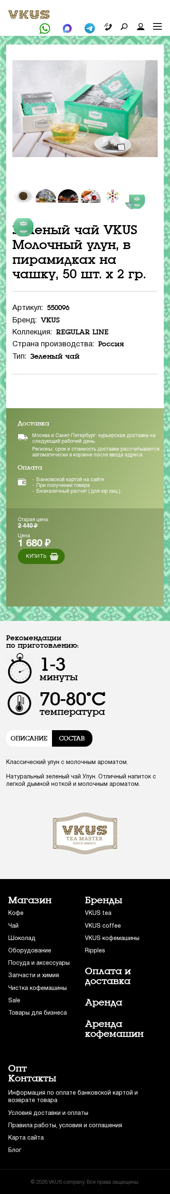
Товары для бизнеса (37, 1013)
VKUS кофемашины (112, 938)
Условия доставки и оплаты (48, 1113)
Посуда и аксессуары (39, 963)
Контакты (32, 1079)
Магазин (30, 900)
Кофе (16, 913)
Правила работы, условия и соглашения (65, 1125)
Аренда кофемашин (114, 1029)
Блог (14, 1150)
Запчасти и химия (33, 975)
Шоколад (21, 938)
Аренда (103, 1003)
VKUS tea (98, 913)
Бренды (104, 900)
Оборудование (29, 951)
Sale (14, 1001)
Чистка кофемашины (37, 988)
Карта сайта (26, 1138)
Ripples (95, 951)
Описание (29, 738)
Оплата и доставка (108, 976)
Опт (17, 1069)
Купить (36, 556)
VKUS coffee (103, 926)
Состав (72, 738)
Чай (13, 926)
